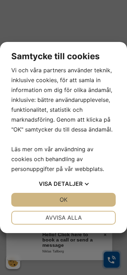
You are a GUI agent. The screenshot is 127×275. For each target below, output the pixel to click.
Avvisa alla (64, 217)
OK (63, 199)
